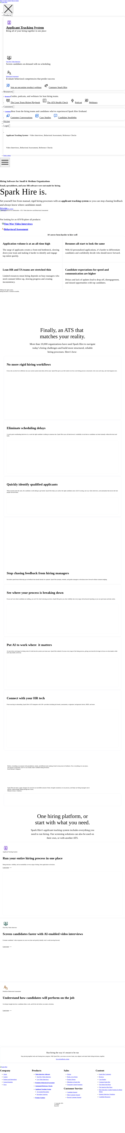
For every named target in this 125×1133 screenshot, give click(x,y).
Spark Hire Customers (105, 1074)
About (5, 1074)
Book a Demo (65, 802)
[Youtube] (39, 1115)
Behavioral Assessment (12, 76)
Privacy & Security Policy (69, 1103)
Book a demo (7, 155)
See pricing (59, 802)
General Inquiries (8, 1082)
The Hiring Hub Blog (105, 1084)
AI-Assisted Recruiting (43, 1092)
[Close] (8, 9)
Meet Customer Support (73, 1095)
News (5, 1084)
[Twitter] (39, 1128)
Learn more (6, 867)
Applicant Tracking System (25, 27)
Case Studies (102, 1079)
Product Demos (71, 1079)
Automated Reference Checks (43, 1086)
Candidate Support (72, 1092)
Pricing (6, 121)
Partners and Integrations (10, 1079)
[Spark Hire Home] (3, 1067)
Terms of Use (78, 1103)
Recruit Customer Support (74, 1097)
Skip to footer (15, 0)
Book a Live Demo (72, 1077)
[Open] (5, 162)
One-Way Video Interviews (18, 223)
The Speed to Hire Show (105, 1087)
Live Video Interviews (43, 1079)
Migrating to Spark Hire (73, 1082)
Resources (8, 96)
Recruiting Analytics (42, 1094)
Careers (5, 1077)
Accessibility (85, 1103)
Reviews (101, 1077)
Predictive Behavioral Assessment (45, 1082)
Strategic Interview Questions (107, 1094)
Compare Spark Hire (104, 1082)
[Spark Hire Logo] (3, 2)
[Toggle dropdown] (11, 15)
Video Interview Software (42, 1074)
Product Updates (40, 1097)
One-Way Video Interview (13, 61)
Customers (8, 111)
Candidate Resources (104, 1097)
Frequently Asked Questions (74, 1084)
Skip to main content (5, 0)
